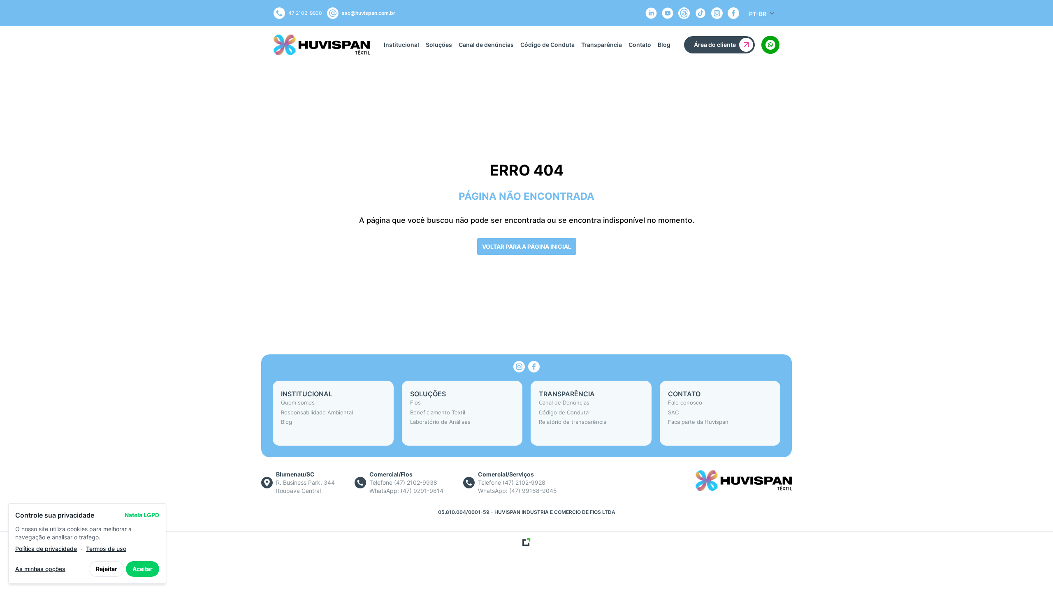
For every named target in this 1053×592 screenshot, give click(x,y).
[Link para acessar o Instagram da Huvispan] (519, 366)
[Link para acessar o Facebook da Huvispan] (534, 366)
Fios (415, 402)
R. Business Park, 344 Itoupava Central (305, 486)
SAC (673, 412)
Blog (664, 44)
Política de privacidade (46, 548)
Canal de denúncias (486, 44)
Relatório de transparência (572, 422)
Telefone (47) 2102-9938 (403, 482)
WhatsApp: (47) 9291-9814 (406, 490)
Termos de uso (106, 548)
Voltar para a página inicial (526, 246)
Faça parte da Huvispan (698, 422)
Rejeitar (106, 568)
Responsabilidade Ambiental (317, 412)
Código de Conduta (547, 44)
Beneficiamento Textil (437, 412)
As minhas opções (40, 568)
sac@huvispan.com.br (368, 13)
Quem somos (298, 402)
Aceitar (142, 568)
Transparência (601, 44)
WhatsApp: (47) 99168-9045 (517, 490)
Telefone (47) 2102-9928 (511, 482)
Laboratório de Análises (440, 422)
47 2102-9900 (305, 13)
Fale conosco (685, 402)
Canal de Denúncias (564, 402)
